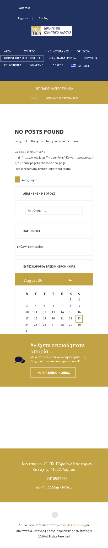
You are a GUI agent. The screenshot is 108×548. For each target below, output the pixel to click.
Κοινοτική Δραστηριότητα (22, 58)
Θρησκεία (83, 51)
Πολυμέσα (91, 58)
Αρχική (8, 51)
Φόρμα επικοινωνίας (53, 372)
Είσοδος (43, 18)
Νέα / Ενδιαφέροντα (62, 58)
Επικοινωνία (12, 65)
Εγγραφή (23, 18)
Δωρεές (57, 65)
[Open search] (9, 73)
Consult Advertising (73, 525)
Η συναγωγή (29, 51)
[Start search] (17, 179)
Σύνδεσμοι (36, 65)
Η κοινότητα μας (57, 51)
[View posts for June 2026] (70, 280)
